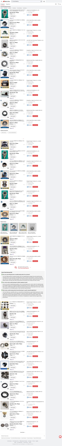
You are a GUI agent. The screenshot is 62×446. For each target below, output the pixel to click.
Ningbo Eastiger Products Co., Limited (34, 30)
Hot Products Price (16, 441)
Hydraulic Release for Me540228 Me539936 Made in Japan (17, 151)
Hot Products (9, 441)
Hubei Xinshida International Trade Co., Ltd (35, 331)
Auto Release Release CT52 (17, 60)
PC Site (33, 441)
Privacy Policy (25, 442)
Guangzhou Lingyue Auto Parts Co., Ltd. (34, 50)
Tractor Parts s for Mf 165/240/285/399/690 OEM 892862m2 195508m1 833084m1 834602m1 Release (16, 392)
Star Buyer (30, 441)
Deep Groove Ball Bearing (6, 132)
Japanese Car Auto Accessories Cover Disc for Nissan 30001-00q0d (17, 422)
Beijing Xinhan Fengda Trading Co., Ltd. (34, 411)
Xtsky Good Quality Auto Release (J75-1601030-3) (17, 171)
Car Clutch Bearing (4, 134)
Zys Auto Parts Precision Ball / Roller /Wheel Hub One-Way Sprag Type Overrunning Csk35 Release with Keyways (17, 322)
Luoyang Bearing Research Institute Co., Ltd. (35, 321)
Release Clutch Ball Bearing (14, 134)
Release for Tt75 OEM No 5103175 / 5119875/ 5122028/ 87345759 (16, 110)
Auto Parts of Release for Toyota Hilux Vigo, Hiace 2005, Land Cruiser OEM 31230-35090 (17, 201)
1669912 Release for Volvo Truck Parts (17, 30)
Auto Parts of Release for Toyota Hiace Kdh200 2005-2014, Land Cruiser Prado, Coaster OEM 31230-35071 (17, 161)
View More (22, 432)
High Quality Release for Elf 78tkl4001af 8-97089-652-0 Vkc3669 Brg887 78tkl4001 (17, 120)
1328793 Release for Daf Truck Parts (17, 236)
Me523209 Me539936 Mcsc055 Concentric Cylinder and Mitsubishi (17, 191)
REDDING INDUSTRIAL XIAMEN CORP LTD (34, 60)
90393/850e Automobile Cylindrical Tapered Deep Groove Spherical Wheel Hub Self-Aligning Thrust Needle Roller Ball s (17, 342)
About (15, 442)
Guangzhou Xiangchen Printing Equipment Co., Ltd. (35, 402)
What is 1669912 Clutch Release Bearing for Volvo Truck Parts (23, 233)
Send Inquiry (13, 16)
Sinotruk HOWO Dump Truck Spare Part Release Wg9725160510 (17, 352)
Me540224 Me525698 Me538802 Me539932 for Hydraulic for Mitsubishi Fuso (17, 10)
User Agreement (19, 442)
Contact (30, 442)
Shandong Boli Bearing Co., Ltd (32, 341)
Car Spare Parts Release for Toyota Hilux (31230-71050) (16, 50)
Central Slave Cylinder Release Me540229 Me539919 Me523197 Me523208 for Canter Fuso (17, 312)
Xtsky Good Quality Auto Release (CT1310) (17, 256)
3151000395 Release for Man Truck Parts (17, 80)
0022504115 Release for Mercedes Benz (16, 181)
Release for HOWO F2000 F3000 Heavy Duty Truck (17, 40)
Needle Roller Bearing (15, 132)
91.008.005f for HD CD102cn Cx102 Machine (17, 402)
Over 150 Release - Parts (17, 301)
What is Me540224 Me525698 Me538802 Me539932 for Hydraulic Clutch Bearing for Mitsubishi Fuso (4, 233)
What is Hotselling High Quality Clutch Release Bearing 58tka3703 (13, 233)
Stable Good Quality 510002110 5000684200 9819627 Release (17, 70)
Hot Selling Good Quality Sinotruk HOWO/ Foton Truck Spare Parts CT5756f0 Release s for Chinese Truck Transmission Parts (17, 362)
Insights (37, 441)
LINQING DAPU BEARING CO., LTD (33, 10)
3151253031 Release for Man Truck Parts (17, 141)
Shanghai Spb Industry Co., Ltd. (32, 421)
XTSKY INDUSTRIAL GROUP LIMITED (33, 20)
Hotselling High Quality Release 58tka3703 (17, 20)
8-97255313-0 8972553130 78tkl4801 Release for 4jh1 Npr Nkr (17, 211)
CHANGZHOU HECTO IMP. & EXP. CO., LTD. (34, 371)
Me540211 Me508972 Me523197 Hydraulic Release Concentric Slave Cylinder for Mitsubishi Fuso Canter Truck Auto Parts (17, 90)
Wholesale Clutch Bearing (33, 132)
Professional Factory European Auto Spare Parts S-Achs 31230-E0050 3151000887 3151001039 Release (17, 332)
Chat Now (30, 14)
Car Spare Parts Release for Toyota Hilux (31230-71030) (16, 100)
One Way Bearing (24, 132)
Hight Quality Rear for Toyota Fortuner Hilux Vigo (17, 382)
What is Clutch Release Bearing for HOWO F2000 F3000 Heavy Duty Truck (32, 233)
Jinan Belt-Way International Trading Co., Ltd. (35, 40)
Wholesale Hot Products (23, 441)
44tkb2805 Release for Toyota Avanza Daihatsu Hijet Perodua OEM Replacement (17, 246)
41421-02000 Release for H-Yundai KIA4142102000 (16, 412)
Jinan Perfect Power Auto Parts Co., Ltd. (34, 361)
